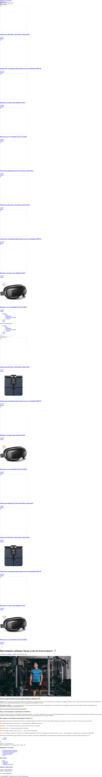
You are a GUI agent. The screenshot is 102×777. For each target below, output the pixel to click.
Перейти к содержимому (6, 0)
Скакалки (8, 318)
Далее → (5, 739)
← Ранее (5, 737)
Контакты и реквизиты (8, 752)
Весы (7, 314)
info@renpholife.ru (7, 773)
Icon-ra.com (25, 776)
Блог (4, 321)
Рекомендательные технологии (10, 750)
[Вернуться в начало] (3, 1)
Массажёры (8, 316)
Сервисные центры (7, 754)
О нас (4, 319)
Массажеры (5, 761)
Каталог (5, 313)
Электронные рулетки (11, 317)
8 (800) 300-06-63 (9, 769)
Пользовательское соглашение (10, 751)
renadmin (9, 654)
